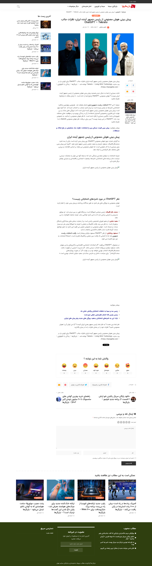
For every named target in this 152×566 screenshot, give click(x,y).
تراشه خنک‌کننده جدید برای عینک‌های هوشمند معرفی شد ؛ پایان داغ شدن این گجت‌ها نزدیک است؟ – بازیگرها (27, 71)
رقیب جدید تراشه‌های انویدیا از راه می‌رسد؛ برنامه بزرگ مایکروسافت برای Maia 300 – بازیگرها (27, 58)
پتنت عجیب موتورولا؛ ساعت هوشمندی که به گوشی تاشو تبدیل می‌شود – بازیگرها (27, 84)
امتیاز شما (133, 422)
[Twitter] (127, 85)
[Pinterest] (133, 91)
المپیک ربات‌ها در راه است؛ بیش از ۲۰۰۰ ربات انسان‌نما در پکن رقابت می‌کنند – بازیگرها (28, 46)
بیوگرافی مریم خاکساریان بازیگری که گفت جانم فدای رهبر (116, 533)
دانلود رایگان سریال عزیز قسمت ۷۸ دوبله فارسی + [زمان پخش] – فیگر (117, 537)
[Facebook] (133, 85)
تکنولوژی (96, 16)
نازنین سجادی (102, 27)
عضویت (76, 550)
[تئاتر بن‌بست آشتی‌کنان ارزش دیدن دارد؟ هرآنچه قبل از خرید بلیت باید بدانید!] (46, 24)
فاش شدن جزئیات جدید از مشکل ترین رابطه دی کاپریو (117, 548)
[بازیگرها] (128, 6)
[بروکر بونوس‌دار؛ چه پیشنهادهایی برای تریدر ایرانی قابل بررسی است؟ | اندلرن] (46, 36)
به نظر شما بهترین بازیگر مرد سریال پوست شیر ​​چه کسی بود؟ (117, 543)
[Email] (127, 91)
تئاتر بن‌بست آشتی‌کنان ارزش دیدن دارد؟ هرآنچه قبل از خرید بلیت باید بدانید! (27, 23)
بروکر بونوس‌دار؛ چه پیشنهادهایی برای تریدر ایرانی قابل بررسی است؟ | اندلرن (27, 35)
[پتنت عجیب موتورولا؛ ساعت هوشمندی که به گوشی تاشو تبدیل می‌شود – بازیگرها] (46, 86)
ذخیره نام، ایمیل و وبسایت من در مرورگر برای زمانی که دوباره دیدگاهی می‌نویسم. (113, 458)
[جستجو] (18, 6)
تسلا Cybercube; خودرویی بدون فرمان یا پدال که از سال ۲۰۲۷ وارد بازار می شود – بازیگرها (130, 119)
